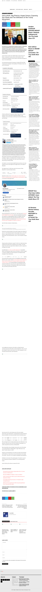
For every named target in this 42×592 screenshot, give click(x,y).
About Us (24, 0)
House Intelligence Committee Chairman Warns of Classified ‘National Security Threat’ (33, 166)
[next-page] (4, 536)
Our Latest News (31, 61)
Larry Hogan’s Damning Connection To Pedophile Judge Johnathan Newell (34, 115)
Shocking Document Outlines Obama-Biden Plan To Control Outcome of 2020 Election (5, 531)
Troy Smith (4, 20)
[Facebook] (3, 498)
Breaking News (8, 0)
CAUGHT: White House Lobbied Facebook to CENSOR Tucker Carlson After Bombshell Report (7, 506)
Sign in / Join (3, 0)
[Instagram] (5, 580)
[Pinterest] (9, 498)
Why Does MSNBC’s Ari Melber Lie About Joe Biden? (12, 474)
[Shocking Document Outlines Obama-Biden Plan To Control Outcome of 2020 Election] (6, 526)
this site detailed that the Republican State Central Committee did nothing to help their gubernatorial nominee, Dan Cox (14, 261)
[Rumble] (7, 580)
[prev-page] (2, 536)
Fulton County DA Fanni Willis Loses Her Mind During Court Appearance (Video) (34, 98)
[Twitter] (6, 498)
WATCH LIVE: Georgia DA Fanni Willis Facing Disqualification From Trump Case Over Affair (34, 131)
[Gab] (3, 580)
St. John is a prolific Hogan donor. (14, 249)
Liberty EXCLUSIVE (10, 13)
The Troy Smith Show (14, 0)
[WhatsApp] (12, 498)
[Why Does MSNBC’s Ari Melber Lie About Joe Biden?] (14, 526)
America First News (4, 13)
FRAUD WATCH (20, 0)
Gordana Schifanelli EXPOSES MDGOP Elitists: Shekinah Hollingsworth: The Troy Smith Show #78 (34, 32)
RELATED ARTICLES (6, 521)
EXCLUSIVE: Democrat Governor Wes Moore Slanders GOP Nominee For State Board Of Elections (21, 507)
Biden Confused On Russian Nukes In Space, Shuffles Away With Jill (34, 148)
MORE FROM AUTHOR (13, 521)
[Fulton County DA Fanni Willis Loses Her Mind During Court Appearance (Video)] (23, 526)
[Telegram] (9, 580)
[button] (38, 9)
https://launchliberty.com (12, 514)
